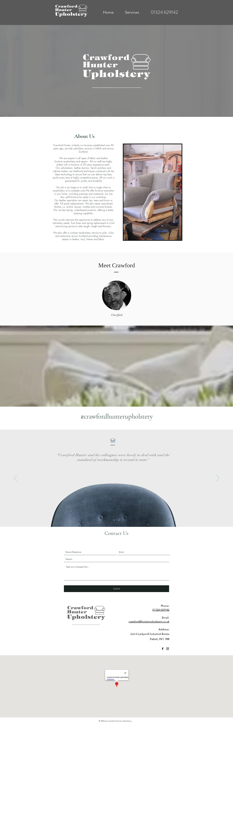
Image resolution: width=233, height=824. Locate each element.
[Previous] (15, 478)
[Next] (218, 478)
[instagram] (167, 648)
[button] (132, 12)
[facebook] (162, 648)
